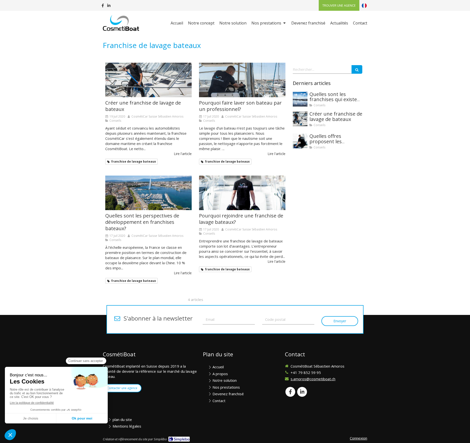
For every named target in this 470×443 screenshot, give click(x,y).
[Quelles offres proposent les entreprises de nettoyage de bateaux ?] (300, 141)
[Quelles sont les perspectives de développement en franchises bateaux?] (148, 193)
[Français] (364, 5)
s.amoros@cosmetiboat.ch (313, 378)
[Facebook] (103, 6)
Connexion (358, 438)
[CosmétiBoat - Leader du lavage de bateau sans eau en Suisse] (121, 23)
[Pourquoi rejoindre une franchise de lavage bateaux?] (242, 193)
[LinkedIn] (108, 6)
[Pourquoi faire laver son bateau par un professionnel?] (242, 80)
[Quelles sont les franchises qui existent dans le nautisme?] (300, 99)
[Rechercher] (357, 69)
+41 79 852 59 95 (306, 372)
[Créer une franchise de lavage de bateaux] (148, 80)
